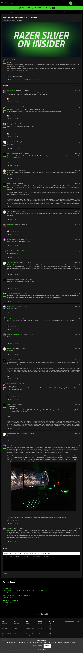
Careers (39, 626)
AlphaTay (9, 183)
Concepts (16, 628)
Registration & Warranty (31, 626)
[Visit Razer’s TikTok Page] (50, 636)
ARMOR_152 (10, 293)
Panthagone (10, 224)
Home (2, 12)
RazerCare (28, 631)
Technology (16, 623)
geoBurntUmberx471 (12, 262)
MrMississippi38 (11, 306)
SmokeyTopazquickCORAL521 (15, 251)
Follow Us (51, 621)
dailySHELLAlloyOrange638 (14, 334)
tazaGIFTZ (10, 348)
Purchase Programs (6, 631)
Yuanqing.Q (10, 318)
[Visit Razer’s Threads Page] (50, 629)
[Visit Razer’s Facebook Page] (50, 624)
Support (27, 621)
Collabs (15, 633)
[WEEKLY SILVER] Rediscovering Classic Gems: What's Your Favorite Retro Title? (23, 590)
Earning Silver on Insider (9, 604)
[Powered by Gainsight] (41, 614)
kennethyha (10, 124)
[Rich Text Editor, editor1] (41, 563)
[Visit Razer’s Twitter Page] (50, 631)
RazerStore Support (30, 628)
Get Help (27, 623)
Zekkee (9, 170)
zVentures (40, 631)
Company (40, 621)
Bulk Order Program (6, 633)
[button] (2, 3)
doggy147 (9, 211)
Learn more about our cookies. (69, 642)
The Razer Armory (22, 12)
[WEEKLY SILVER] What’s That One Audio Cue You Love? (17, 595)
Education (4, 635)
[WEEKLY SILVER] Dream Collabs (11, 600)
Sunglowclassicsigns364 (13, 279)
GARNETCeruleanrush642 (13, 239)
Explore (15, 621)
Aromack (9, 528)
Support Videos (29, 635)
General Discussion (8, 607)
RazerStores (4, 623)
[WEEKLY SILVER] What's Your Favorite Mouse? (15, 586)
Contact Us (40, 633)
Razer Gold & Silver (34, 12)
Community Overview (11, 12)
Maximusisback (11, 90)
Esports (15, 631)
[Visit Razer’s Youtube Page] (50, 633)
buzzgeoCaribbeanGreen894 (14, 433)
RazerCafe (4, 626)
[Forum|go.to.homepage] (12, 3)
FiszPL (9, 107)
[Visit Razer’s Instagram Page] (50, 626)
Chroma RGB (17, 626)
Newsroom (40, 628)
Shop (3, 621)
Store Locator (5, 628)
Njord (8, 60)
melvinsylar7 (10, 445)
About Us (40, 623)
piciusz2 (9, 142)
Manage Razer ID (29, 633)
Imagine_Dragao (11, 153)
